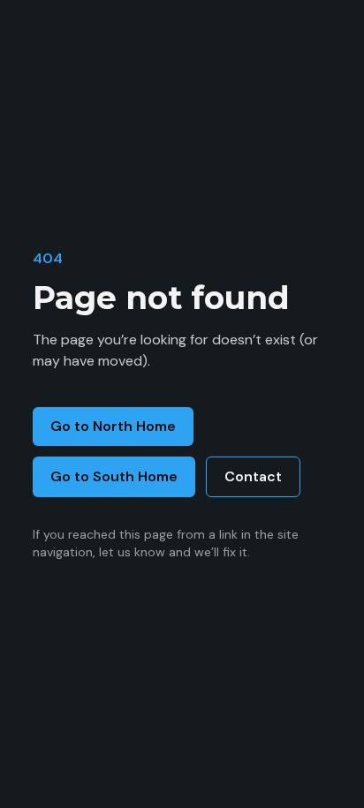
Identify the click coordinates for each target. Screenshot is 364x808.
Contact (253, 476)
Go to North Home (113, 426)
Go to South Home (114, 476)
